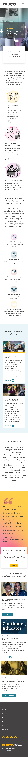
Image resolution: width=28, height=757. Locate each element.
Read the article (9, 695)
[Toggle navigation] (23, 4)
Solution (4, 710)
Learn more (7, 380)
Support (4, 725)
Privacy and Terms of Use (8, 748)
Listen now (5, 657)
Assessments (6, 706)
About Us (5, 729)
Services (4, 714)
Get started (14, 565)
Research (5, 718)
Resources (5, 722)
